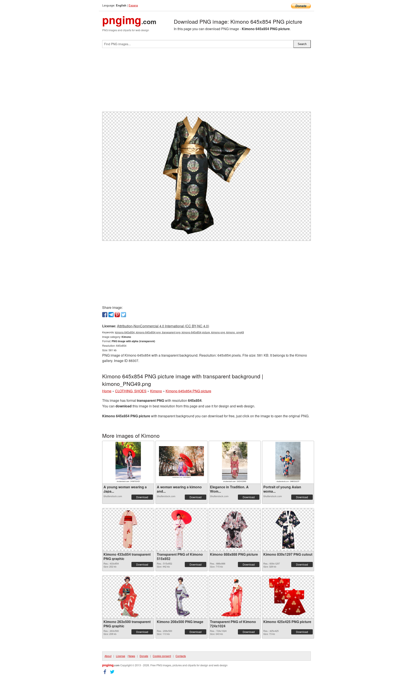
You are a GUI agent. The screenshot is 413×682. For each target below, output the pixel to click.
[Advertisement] (206, 81)
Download (142, 497)
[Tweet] (123, 314)
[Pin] (117, 314)
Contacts (181, 656)
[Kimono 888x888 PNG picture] (234, 529)
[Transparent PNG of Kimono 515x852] (181, 529)
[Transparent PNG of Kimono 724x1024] (234, 597)
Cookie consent (162, 656)
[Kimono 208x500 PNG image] (181, 597)
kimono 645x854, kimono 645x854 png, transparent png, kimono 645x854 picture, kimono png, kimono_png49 (179, 332)
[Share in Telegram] (111, 314)
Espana (133, 5)
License (120, 656)
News (131, 656)
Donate (144, 656)
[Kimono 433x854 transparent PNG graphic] (128, 529)
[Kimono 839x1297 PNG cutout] (288, 529)
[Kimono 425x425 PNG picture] (288, 597)
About (108, 656)
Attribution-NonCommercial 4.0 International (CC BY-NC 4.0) (163, 325)
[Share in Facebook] (104, 314)
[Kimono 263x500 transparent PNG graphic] (128, 597)
